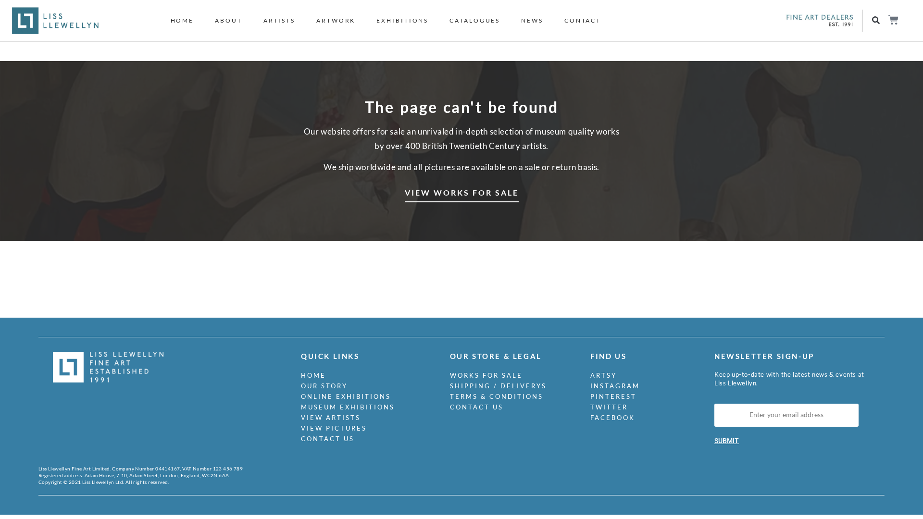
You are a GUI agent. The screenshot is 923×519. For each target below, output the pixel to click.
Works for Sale (486, 375)
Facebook (612, 417)
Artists (279, 20)
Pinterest (613, 396)
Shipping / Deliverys (498, 386)
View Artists (331, 417)
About (228, 20)
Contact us (327, 439)
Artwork (335, 20)
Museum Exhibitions (348, 407)
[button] (876, 21)
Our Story (324, 386)
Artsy (603, 375)
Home (182, 20)
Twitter (609, 407)
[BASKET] (893, 20)
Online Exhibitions (346, 396)
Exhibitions (402, 20)
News (532, 20)
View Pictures (334, 428)
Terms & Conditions (496, 396)
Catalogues (474, 20)
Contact (582, 20)
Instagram (615, 386)
